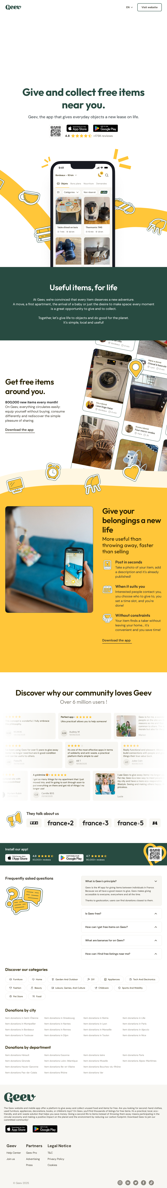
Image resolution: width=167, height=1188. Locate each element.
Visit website (150, 7)
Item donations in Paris (134, 1023)
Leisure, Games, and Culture (70, 987)
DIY (93, 979)
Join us (11, 1159)
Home (39, 979)
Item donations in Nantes (57, 1023)
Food (38, 996)
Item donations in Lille (134, 1017)
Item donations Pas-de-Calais (21, 1072)
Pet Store (18, 996)
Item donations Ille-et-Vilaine (59, 1066)
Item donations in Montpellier (20, 1023)
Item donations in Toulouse (19, 1035)
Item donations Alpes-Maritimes (139, 1060)
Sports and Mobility (132, 987)
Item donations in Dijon (56, 1035)
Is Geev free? (93, 913)
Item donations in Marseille (98, 1029)
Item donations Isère (94, 1055)
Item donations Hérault (17, 1055)
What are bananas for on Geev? (105, 940)
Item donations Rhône (55, 1072)
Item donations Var (93, 1072)
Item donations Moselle (96, 1060)
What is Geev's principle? (101, 881)
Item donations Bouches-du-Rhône (102, 1066)
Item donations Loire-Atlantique (61, 1060)
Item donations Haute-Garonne (21, 1066)
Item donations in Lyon (95, 1023)
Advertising (33, 1159)
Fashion (17, 987)
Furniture (18, 979)
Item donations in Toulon (96, 1035)
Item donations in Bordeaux (19, 1029)
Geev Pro (31, 1152)
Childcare (104, 987)
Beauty (38, 987)
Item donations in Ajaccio (136, 1029)
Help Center (14, 1152)
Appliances (114, 979)
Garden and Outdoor (66, 979)
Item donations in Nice (134, 1035)
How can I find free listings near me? (107, 954)
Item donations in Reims (96, 1017)
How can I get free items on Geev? (106, 927)
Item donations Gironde (17, 1060)
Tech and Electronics (144, 979)
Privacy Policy (56, 1159)
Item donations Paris (133, 1055)
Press (29, 1165)
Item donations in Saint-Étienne (21, 1017)
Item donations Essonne (56, 1055)
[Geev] (13, 7)
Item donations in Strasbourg (59, 1017)
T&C (50, 1152)
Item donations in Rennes (57, 1029)
